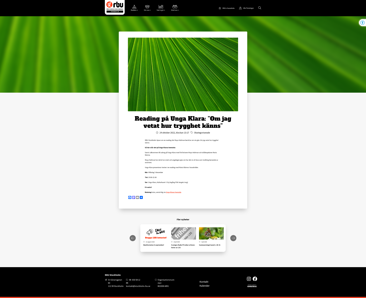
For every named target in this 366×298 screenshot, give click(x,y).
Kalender (204, 285)
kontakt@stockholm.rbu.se (138, 286)
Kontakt (203, 281)
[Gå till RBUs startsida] (114, 7)
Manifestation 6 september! (153, 245)
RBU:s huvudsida (226, 8)
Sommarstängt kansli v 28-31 (209, 245)
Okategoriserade (202, 132)
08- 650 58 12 (134, 279)
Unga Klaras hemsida (173, 192)
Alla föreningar (248, 8)
